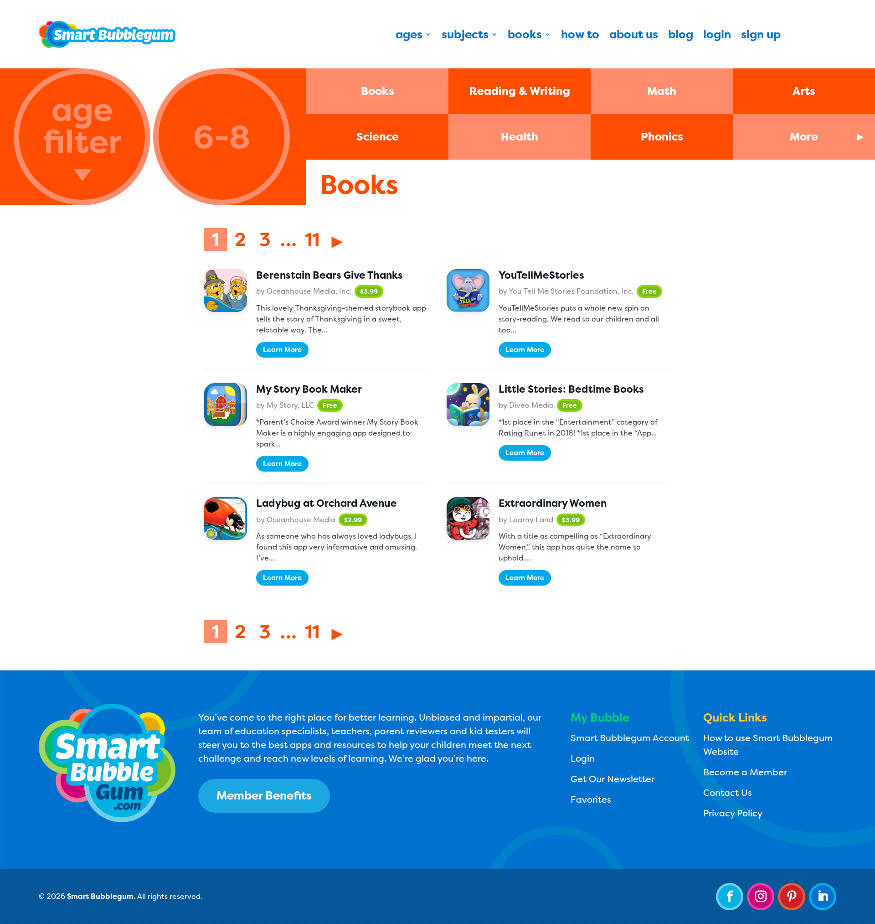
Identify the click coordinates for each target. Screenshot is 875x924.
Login (717, 36)
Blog (680, 36)
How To (580, 36)
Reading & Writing (519, 91)
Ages (409, 36)
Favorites (591, 799)
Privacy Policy (732, 813)
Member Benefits (264, 795)
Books (525, 36)
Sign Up (761, 36)
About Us (633, 36)
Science (377, 136)
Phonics (662, 136)
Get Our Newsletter (612, 779)
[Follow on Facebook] (729, 896)
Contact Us (727, 792)
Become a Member (745, 772)
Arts (804, 91)
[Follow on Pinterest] (791, 896)
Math (661, 91)
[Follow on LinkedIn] (822, 896)
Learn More (282, 349)
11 (312, 239)
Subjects (465, 36)
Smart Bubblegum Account (630, 738)
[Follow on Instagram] (760, 896)
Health (519, 136)
